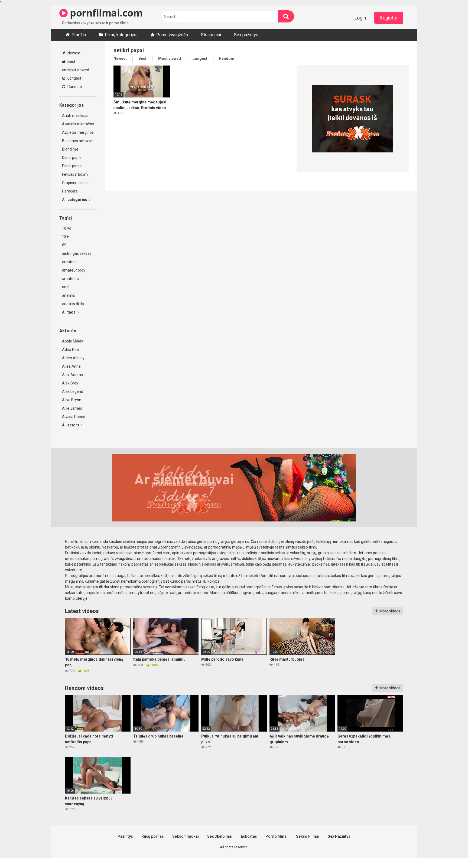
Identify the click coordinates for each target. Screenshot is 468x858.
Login (360, 18)
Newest (73, 53)
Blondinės (70, 149)
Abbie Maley (72, 341)
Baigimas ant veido (78, 141)
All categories (75, 199)
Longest (74, 78)
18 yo (66, 228)
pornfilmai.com (105, 12)
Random (74, 86)
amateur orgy (73, 270)
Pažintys (125, 836)
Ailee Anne (71, 366)
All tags (69, 312)
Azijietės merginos (78, 132)
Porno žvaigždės (172, 34)
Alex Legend (72, 391)
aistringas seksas (77, 253)
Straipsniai (211, 34)
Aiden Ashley (73, 358)
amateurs (70, 278)
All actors (71, 425)
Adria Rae (70, 349)
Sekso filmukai (185, 836)
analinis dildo (73, 304)
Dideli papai (72, 157)
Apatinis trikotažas (78, 124)
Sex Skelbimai (219, 836)
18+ (65, 236)
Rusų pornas (152, 836)
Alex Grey (70, 383)
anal (65, 287)
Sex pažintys (246, 34)
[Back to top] (450, 842)
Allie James (72, 408)
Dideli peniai (72, 166)
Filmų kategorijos (121, 34)
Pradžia (79, 34)
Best (71, 61)
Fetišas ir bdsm (75, 174)
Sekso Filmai (307, 836)
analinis (68, 295)
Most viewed (78, 70)
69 (64, 245)
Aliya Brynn (71, 400)
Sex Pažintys (339, 836)
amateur (69, 262)
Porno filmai (276, 836)
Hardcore (70, 191)
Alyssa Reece (73, 417)
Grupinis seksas (75, 183)
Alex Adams (72, 375)
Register (389, 18)
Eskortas (249, 836)
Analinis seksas (75, 115)
